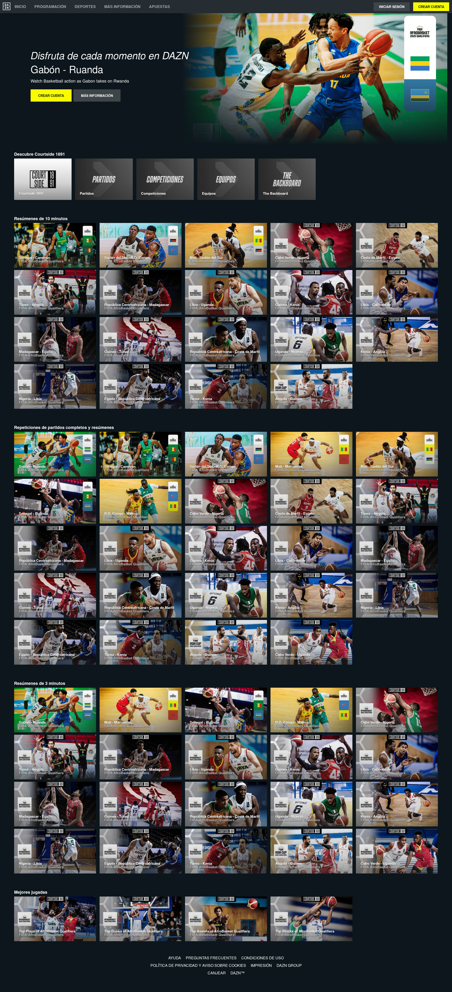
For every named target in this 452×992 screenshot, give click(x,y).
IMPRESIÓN (261, 965)
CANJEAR (217, 973)
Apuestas (159, 6)
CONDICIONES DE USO (262, 957)
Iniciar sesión (391, 6)
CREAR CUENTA (431, 6)
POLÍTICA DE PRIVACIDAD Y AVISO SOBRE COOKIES (198, 965)
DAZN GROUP (289, 965)
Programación (50, 6)
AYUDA (174, 957)
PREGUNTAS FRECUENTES (211, 957)
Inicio (20, 6)
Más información (122, 6)
